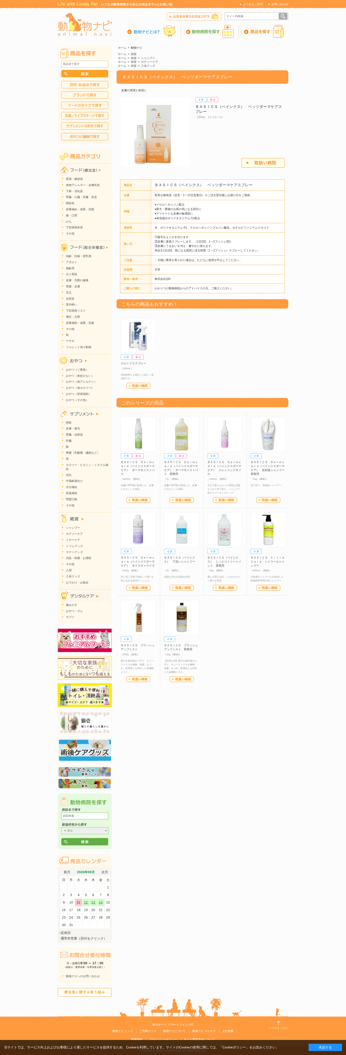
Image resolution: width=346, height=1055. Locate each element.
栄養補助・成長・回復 (80, 323)
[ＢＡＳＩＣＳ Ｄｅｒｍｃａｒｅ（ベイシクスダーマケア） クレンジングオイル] (225, 434)
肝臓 (69, 440)
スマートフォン (178, 1024)
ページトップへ (278, 1028)
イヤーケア (73, 540)
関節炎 (70, 203)
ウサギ (70, 341)
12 (86, 902)
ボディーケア (149, 61)
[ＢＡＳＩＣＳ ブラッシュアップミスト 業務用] (181, 617)
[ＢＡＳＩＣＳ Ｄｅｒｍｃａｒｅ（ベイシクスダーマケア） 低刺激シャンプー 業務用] (268, 434)
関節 (69, 422)
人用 (69, 570)
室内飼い (71, 304)
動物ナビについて (174, 1031)
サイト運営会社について (199, 1039)
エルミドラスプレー (133, 363)
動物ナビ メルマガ (204, 1031)
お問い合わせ (279, 4)
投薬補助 (71, 493)
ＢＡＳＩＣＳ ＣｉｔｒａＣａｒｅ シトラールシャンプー (268, 561)
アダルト (71, 262)
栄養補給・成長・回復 (80, 209)
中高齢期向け (74, 481)
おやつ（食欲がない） (80, 375)
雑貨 (134, 54)
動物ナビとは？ (154, 31)
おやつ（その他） (77, 400)
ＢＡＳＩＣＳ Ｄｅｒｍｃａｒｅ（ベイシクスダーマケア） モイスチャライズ (138, 561)
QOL (69, 475)
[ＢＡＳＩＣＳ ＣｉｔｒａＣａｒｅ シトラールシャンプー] (268, 529)
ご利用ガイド (148, 1031)
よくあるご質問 (253, 4)
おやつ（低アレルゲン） (81, 381)
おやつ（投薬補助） (78, 394)
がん (69, 221)
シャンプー (148, 58)
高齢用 (70, 268)
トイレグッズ (74, 546)
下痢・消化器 (74, 191)
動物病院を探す (210, 31)
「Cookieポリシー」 (234, 1047)
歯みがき (71, 605)
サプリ (70, 617)
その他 (70, 233)
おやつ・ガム (74, 611)
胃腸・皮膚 (73, 286)
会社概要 (227, 1031)
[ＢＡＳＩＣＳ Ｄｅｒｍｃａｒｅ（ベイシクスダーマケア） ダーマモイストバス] (138, 434)
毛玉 (69, 292)
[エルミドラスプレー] (138, 335)
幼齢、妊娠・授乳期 (78, 256)
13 (93, 902)
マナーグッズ (74, 552)
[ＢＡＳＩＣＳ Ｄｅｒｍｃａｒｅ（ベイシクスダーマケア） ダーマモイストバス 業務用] (181, 434)
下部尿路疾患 (74, 227)
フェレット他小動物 (78, 347)
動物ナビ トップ (123, 1031)
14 (101, 902)
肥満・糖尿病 (74, 179)
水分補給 (71, 487)
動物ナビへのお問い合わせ (83, 976)
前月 (67, 872)
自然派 (70, 298)
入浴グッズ (148, 65)
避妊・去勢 (73, 316)
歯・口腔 (71, 215)
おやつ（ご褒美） (77, 369)
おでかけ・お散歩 (77, 582)
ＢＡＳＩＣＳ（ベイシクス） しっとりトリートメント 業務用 (224, 561)
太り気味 (71, 274)
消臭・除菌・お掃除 (78, 558)
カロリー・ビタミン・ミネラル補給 (87, 467)
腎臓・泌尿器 (74, 434)
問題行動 (71, 499)
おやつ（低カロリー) (79, 387)
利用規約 (136, 1039)
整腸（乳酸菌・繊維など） (83, 452)
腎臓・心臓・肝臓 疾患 (81, 197)
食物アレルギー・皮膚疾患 (83, 185)
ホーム (122, 47)
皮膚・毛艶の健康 (77, 280)
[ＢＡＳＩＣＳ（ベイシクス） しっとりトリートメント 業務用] (225, 529)
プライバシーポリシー (163, 1039)
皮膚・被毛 (73, 428)
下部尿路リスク (76, 310)
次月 (104, 872)
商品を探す (263, 31)
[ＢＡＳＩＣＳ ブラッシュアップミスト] (138, 617)
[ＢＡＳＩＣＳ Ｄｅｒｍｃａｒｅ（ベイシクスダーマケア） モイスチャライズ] (138, 529)
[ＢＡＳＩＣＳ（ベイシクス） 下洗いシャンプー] (181, 529)
